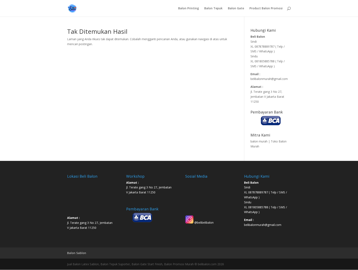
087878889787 (265, 46)
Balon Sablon (76, 253)
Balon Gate (236, 8)
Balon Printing (188, 8)
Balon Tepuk (213, 8)
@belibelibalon (204, 222)
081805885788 (265, 61)
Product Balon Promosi (266, 8)
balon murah (258, 141)
